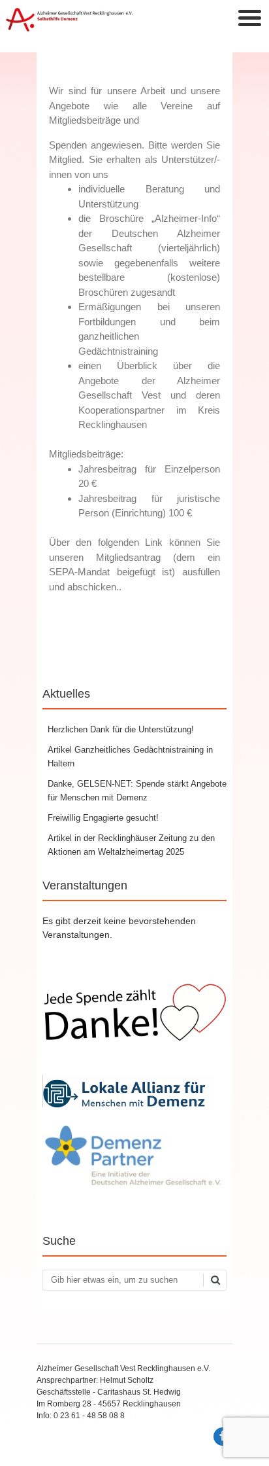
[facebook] (222, 1436)
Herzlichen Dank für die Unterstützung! (121, 729)
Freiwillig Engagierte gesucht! (103, 818)
